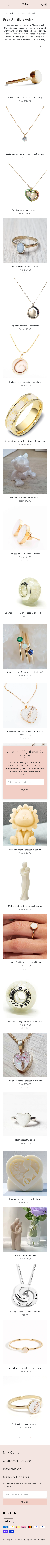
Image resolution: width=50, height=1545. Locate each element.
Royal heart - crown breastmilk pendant (25, 731)
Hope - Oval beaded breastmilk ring (25, 962)
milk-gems (15, 1540)
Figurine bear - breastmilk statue (25, 497)
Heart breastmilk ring (25, 1140)
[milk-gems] (25, 4)
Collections (14, 13)
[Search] (7, 4)
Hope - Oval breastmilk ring (25, 266)
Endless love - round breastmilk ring (25, 97)
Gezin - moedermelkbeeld (25, 1255)
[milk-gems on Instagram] (11, 1513)
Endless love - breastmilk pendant (25, 382)
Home (5, 13)
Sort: (42, 46)
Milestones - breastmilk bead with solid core (25, 613)
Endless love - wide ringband (25, 1424)
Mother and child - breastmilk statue (25, 906)
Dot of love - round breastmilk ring (25, 1368)
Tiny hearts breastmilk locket (25, 210)
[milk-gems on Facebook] (5, 1513)
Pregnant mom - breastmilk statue (25, 849)
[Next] (30, 1437)
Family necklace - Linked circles (25, 1311)
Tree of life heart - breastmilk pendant (25, 1080)
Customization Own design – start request (25, 154)
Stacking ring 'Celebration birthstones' (25, 672)
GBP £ (7, 1521)
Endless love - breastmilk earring (25, 553)
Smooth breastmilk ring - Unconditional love (25, 441)
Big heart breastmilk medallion (25, 325)
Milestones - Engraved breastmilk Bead (25, 1021)
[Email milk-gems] (16, 1513)
